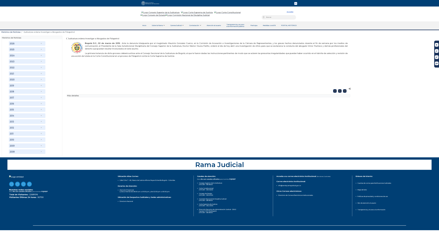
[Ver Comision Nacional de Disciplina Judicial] (187, 15)
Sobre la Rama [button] (157, 25)
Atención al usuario (214, 25)
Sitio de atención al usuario (366, 203)
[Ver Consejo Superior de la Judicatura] (160, 12)
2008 (12, 151)
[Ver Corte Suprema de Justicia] (197, 12)
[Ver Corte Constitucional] (228, 12)
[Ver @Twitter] (23, 184)
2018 (12, 91)
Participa (253, 25)
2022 (12, 67)
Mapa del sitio (362, 190)
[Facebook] (340, 91)
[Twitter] (335, 91)
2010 (12, 139)
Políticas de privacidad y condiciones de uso (372, 196)
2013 (12, 121)
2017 (12, 97)
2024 (12, 55)
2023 (12, 61)
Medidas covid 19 (269, 25)
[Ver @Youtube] (17, 184)
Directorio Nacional (126, 201)
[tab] (32, 37)
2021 (12, 73)
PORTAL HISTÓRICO (289, 25)
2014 (12, 115)
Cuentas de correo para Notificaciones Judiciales (374, 183)
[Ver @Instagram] (29, 184)
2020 (12, 79)
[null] (67, 39)
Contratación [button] (194, 25)
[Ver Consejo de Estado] (153, 15)
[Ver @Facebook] (11, 184)
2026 (12, 43)
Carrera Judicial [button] (176, 25)
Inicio (144, 25)
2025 (12, 49)
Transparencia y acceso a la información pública (235, 25)
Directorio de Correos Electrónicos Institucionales (295, 195)
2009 (12, 146)
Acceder (290, 12)
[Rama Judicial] (151, 3)
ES (296, 4)
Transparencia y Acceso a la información (371, 210)
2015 (12, 109)
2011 (11, 133)
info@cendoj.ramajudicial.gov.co (289, 185)
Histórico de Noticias (11, 32)
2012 (12, 127)
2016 (12, 103)
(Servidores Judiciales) (323, 176)
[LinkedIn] (345, 91)
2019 (12, 85)
